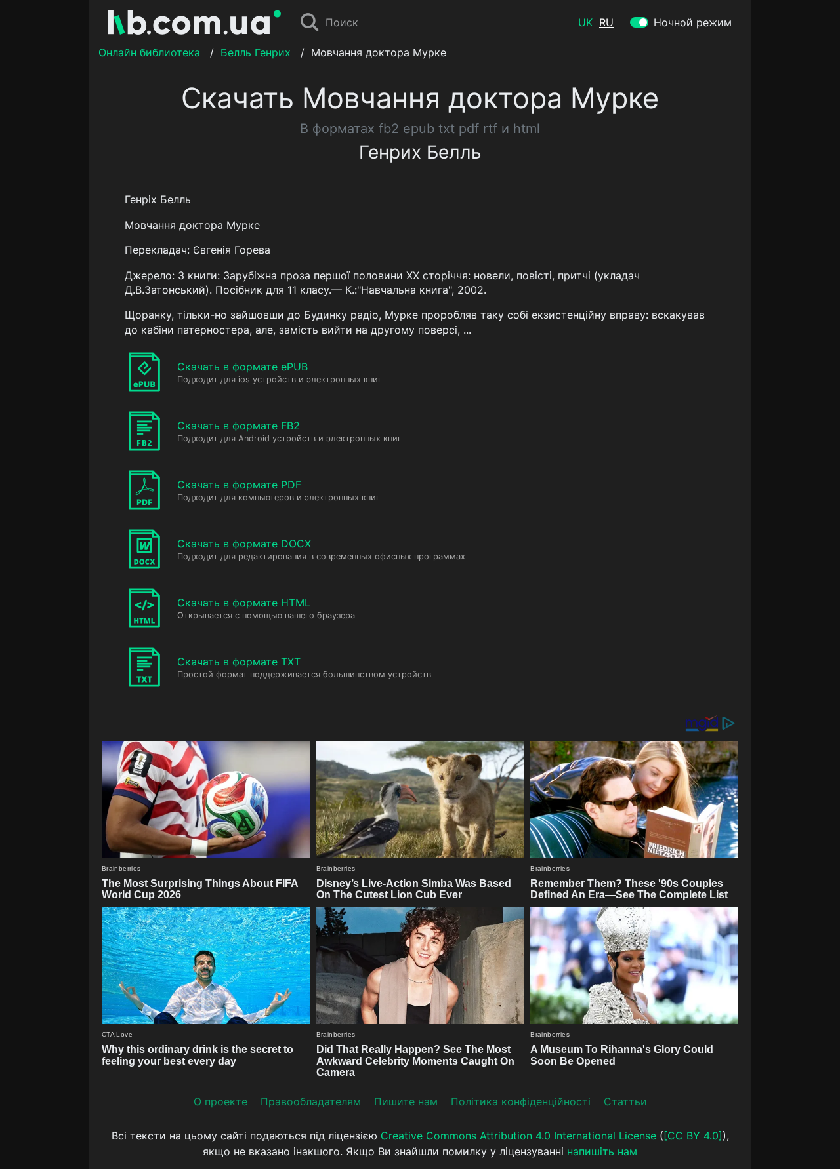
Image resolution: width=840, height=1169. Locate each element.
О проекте (220, 1101)
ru (606, 22)
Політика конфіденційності (521, 1101)
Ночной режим (693, 22)
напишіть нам (602, 1151)
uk (585, 22)
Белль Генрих (255, 52)
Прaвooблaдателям (311, 1101)
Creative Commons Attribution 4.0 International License (518, 1135)
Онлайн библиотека (149, 52)
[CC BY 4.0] (693, 1135)
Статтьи (625, 1101)
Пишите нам (406, 1101)
